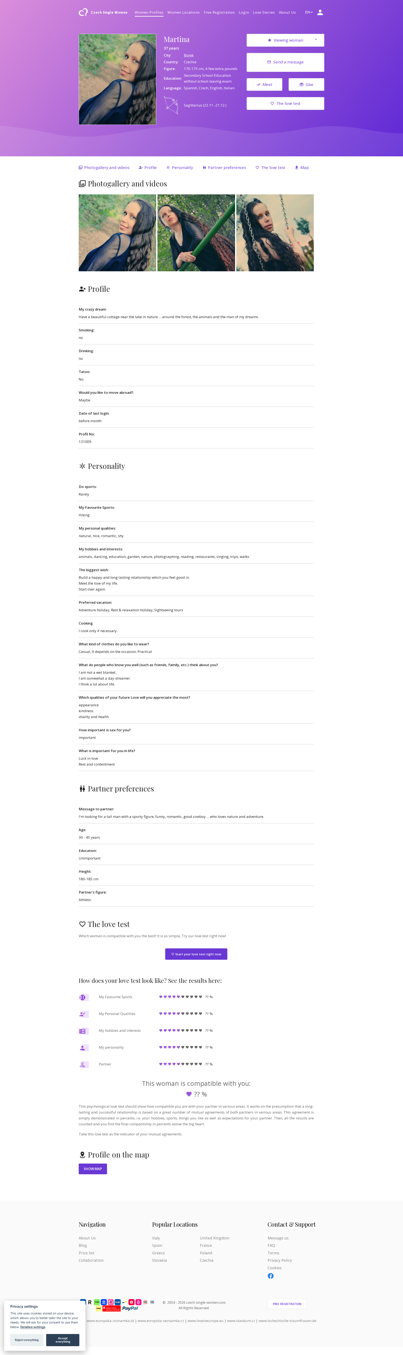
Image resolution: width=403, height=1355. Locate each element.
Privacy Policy (280, 1260)
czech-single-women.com (205, 1302)
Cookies (275, 1267)
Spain (157, 1245)
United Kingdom (214, 1237)
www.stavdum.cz (241, 1320)
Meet (267, 84)
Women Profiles (149, 12)
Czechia (206, 1260)
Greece (158, 1252)
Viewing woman (288, 40)
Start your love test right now (197, 954)
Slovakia (159, 1260)
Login (244, 12)
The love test (288, 103)
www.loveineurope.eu (206, 1320)
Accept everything (63, 1340)
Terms (273, 1252)
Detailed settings (32, 1327)
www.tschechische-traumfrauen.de (287, 1320)
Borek (189, 55)
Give (309, 84)
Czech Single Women (109, 12)
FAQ (271, 1245)
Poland (206, 1252)
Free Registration (219, 12)
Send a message (288, 62)
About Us (287, 12)
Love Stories (264, 12)
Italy (156, 1237)
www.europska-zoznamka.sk (110, 1320)
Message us (278, 1237)
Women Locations (183, 12)
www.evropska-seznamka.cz (161, 1320)
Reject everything (27, 1340)
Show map (93, 1169)
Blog (83, 1245)
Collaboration (91, 1260)
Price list (86, 1252)
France (206, 1245)
